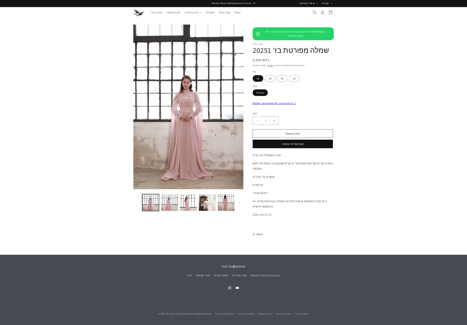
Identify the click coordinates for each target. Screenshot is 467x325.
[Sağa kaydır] (240, 202)
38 (270, 78)
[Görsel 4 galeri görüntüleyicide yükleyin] (207, 202)
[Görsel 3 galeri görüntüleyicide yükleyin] (188, 202)
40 (282, 78)
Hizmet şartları (265, 313)
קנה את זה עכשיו (293, 144)
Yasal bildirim (302, 313)
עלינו (189, 275)
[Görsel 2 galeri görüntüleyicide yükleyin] (169, 202)
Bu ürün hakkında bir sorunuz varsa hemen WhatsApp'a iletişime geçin (296, 33)
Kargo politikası (284, 313)
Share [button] (259, 234)
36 (257, 78)
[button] (193, 12)
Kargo (270, 65)
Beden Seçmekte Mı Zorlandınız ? (274, 103)
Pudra (260, 92)
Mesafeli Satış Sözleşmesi (265, 275)
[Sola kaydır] (137, 202)
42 (294, 78)
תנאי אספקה (203, 275)
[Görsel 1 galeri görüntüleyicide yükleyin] (150, 202)
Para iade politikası (224, 313)
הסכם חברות (221, 275)
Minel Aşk (170, 313)
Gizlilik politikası (246, 313)
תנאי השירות (239, 275)
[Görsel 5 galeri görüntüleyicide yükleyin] (226, 202)
